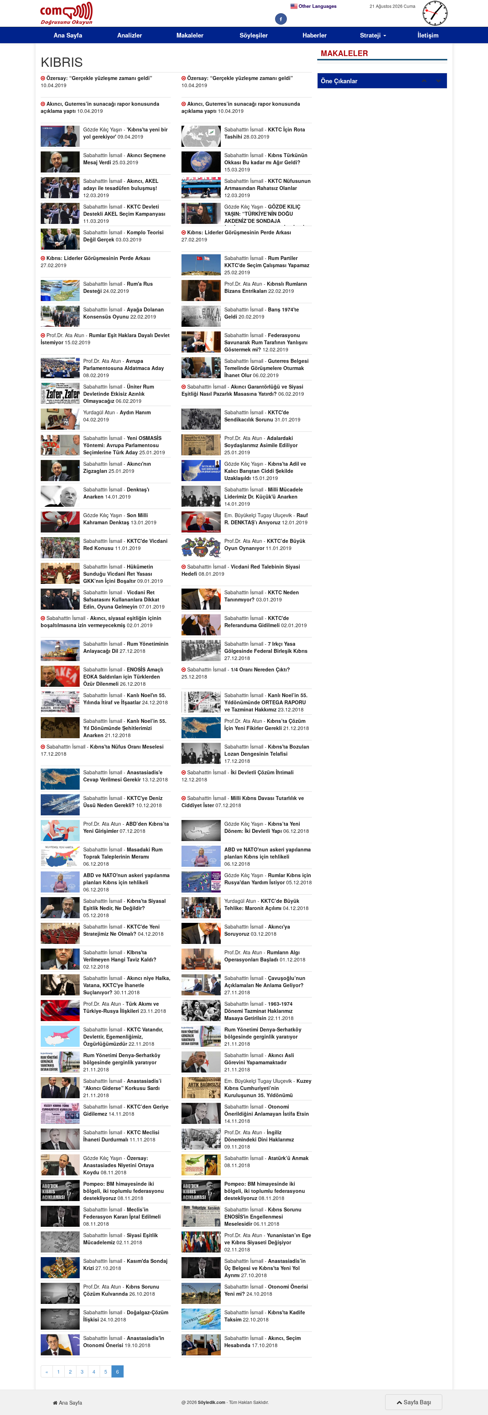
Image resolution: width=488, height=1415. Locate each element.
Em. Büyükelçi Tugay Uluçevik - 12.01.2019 (266, 518)
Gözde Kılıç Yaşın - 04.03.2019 (244, 214)
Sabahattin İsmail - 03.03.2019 (123, 236)
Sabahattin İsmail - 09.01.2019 (123, 573)
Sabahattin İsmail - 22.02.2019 (123, 313)
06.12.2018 (267, 856)
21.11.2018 (263, 1036)
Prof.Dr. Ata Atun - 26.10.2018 (121, 1290)
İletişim (428, 35)
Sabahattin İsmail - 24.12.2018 (125, 698)
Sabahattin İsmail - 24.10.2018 (266, 1290)
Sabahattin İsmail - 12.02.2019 (266, 342)
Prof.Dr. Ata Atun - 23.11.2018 (124, 1007)
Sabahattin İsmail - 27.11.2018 (264, 985)
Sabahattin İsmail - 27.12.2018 (126, 647)
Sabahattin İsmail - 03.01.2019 (261, 596)
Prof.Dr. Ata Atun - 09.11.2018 (259, 1139)
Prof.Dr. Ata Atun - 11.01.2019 (264, 544)
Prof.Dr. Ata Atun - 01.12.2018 (264, 956)
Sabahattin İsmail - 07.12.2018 (242, 801)
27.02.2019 (236, 236)
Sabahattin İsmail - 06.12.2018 (123, 856)
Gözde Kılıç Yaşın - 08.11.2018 (118, 1165)
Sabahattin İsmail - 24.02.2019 (118, 287)
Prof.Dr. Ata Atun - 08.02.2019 (123, 368)
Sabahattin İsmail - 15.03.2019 (266, 162)
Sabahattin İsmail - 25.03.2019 (124, 158)
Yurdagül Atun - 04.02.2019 (117, 416)
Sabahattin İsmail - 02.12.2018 (119, 959)
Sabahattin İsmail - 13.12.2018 (125, 776)
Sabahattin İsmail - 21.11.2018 (259, 1062)
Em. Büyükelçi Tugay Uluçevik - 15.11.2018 (246, 1088)
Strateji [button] (371, 35)
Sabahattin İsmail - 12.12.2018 (237, 776)
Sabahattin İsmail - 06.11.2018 (263, 1216)
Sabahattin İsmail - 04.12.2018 (123, 930)
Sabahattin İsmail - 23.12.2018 (266, 702)
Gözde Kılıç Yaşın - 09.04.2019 (125, 133)
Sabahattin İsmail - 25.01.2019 (124, 445)
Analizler (129, 35)
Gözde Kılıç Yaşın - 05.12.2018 (268, 878)
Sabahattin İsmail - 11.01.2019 (125, 544)
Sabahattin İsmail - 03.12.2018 (257, 930)
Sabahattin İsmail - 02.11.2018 (120, 1238)
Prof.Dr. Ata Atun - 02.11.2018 (267, 1242)
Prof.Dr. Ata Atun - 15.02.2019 (105, 338)
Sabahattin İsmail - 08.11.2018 (266, 1161)
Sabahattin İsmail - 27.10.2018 (125, 1264)
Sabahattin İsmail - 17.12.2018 (102, 750)
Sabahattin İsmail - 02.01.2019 (101, 621)
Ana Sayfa (68, 35)
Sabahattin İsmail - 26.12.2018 (123, 676)
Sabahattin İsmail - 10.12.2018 (123, 801)
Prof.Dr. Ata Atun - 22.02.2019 (265, 287)
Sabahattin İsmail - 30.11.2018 (126, 985)
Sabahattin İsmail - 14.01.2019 (116, 493)
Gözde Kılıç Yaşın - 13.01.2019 (119, 518)
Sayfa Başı (416, 1402)
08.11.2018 (123, 1190)
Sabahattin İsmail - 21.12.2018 (124, 728)
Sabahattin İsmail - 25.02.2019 (266, 265)
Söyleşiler (254, 35)
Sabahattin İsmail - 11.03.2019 (124, 213)
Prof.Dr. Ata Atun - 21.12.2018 (266, 724)
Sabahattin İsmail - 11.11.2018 (121, 1136)
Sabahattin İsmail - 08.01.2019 (240, 570)
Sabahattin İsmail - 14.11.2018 (126, 1110)
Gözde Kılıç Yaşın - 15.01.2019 (265, 470)
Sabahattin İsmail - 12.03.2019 (121, 188)
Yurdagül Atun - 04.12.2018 (266, 904)
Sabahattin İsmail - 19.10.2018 (123, 1341)
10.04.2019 (96, 81)
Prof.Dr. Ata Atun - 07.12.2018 (126, 827)
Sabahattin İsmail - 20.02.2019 (261, 313)
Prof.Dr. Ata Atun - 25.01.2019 (261, 445)
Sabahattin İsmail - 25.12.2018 (235, 673)
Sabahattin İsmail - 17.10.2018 (262, 1341)
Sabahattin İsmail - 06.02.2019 (266, 368)
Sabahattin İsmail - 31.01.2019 (262, 416)
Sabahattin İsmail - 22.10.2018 (264, 1316)
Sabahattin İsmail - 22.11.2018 (259, 1010)
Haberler (315, 35)
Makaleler (190, 35)
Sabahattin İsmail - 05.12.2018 (124, 908)
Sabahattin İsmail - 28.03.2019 (264, 133)
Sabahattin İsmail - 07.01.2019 (124, 599)
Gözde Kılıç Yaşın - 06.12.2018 (266, 827)
